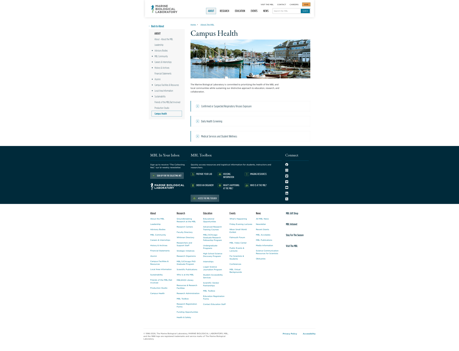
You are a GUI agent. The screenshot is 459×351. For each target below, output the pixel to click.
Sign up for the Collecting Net (169, 175)
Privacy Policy (290, 333)
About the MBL (157, 219)
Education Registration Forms (213, 297)
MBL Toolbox (183, 298)
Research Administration (188, 293)
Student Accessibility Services (213, 276)
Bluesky (286, 176)
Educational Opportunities (209, 220)
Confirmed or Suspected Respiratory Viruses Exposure (226, 106)
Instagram (286, 170)
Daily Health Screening (211, 121)
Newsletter (261, 224)
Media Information (264, 245)
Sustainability (160, 96)
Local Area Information (164, 90)
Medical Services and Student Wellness (219, 136)
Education (239, 11)
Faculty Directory (185, 232)
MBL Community (161, 56)
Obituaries (260, 258)
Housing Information (228, 175)
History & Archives (162, 67)
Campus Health (161, 113)
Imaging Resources (258, 173)
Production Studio (162, 107)
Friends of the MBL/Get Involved (167, 102)
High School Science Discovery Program (212, 254)
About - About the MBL (163, 39)
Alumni (158, 79)
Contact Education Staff (214, 304)
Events (253, 11)
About (210, 11)
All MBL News (262, 219)
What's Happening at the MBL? (231, 187)
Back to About (157, 26)
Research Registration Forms (187, 305)
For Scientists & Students (237, 257)
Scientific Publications (187, 269)
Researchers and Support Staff (184, 244)
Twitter (286, 198)
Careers (294, 4)
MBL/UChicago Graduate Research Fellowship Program (212, 237)
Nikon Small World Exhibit (238, 230)
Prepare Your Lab (204, 173)
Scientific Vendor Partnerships (211, 284)
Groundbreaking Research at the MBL (186, 220)
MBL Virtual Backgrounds (236, 270)
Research (223, 11)
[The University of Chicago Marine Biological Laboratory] (164, 9)
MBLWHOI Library (185, 280)
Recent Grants (262, 229)
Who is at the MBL (185, 274)
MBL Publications (264, 240)
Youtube (286, 187)
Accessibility (309, 333)
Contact (281, 4)
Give (306, 4)
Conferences (235, 264)
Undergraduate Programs (210, 246)
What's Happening (238, 219)
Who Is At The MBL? (258, 185)
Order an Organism (204, 185)
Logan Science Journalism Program (212, 268)
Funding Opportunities (187, 312)
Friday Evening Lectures (241, 224)
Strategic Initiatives (185, 251)
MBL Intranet (291, 224)
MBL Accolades (263, 235)
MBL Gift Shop (292, 213)
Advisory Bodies (161, 50)
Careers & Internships (163, 62)
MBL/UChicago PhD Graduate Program (186, 262)
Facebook (286, 164)
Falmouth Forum (237, 237)
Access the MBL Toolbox (207, 198)
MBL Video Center (238, 243)
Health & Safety (184, 317)
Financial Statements (163, 73)
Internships (208, 261)
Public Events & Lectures (237, 249)
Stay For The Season (295, 235)
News (265, 11)
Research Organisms (186, 256)
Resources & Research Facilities (187, 286)
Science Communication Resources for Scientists (267, 251)
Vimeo (286, 181)
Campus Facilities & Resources (167, 85)
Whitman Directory (185, 237)
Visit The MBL (267, 4)
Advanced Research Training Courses (212, 228)
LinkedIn (286, 193)
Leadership (159, 44)
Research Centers (185, 227)
